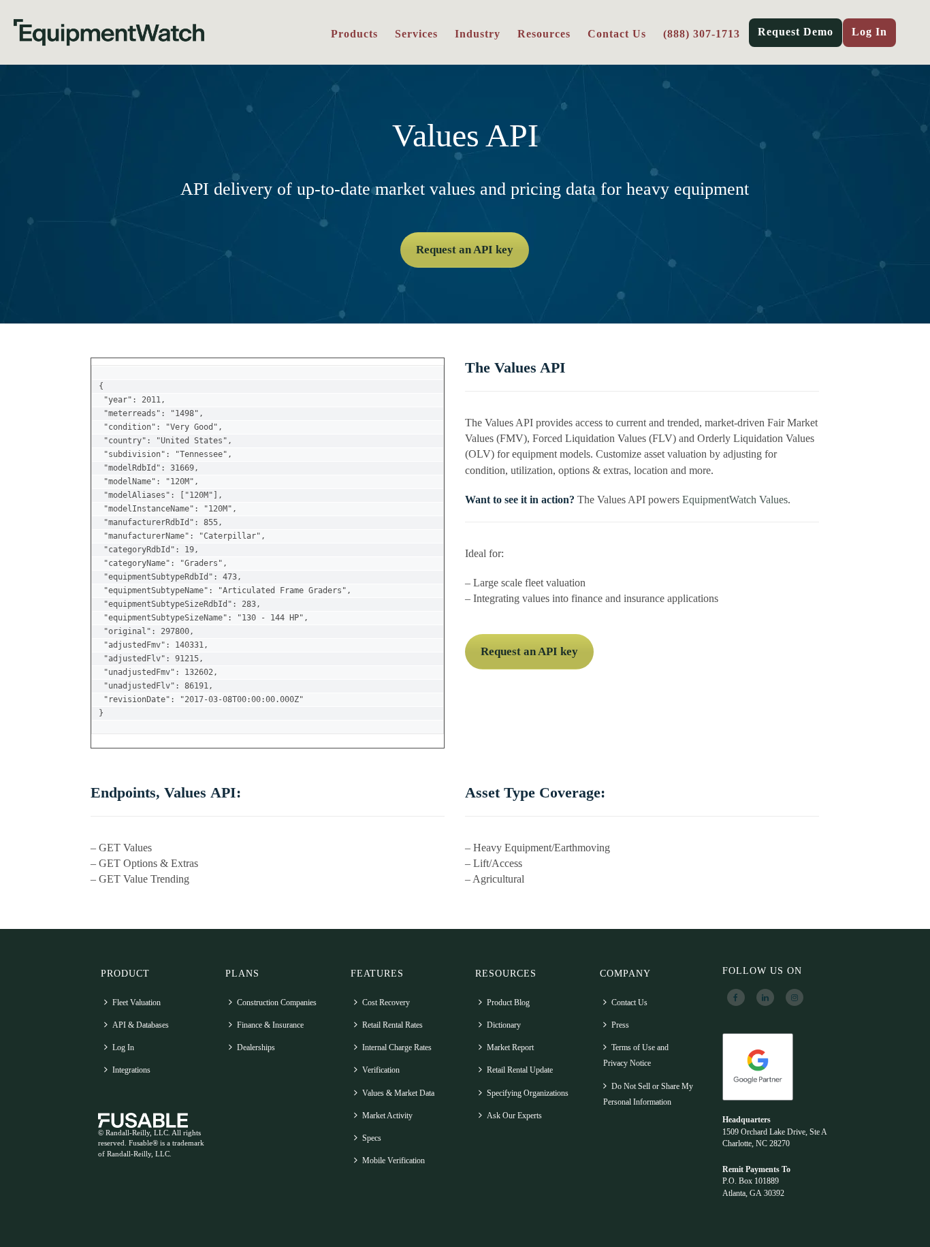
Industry (477, 34)
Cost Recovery (386, 1002)
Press (620, 1025)
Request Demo (795, 31)
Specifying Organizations (527, 1093)
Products (354, 34)
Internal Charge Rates (397, 1047)
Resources (544, 34)
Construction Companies (277, 1002)
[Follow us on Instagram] (794, 998)
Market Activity (387, 1115)
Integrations (131, 1070)
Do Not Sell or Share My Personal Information (648, 1094)
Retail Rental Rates (392, 1025)
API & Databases (140, 1025)
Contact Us (617, 34)
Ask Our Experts (514, 1115)
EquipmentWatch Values (735, 499)
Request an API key (464, 249)
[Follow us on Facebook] (736, 998)
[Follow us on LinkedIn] (765, 998)
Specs (371, 1138)
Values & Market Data (398, 1093)
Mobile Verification (393, 1160)
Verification (381, 1070)
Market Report (510, 1047)
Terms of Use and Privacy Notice (636, 1055)
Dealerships (256, 1047)
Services (416, 34)
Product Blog (508, 1002)
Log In (869, 31)
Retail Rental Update (520, 1070)
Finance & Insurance (270, 1025)
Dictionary (504, 1025)
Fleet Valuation (136, 1002)
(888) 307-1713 (701, 34)
